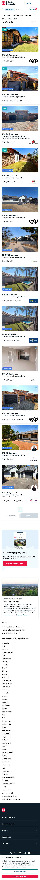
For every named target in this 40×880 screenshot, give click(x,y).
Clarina (4, 655)
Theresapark (6, 765)
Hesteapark (5, 690)
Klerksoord (5, 699)
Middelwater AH (7, 712)
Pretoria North (6, 743)
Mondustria (5, 715)
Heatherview (6, 687)
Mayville (4, 708)
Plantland (5, 740)
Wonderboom (6, 790)
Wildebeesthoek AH (8, 777)
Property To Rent (8, 824)
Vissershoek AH (7, 771)
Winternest (5, 780)
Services (5, 830)
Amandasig (5, 643)
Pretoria (4, 18)
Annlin (3, 646)
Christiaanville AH (7, 652)
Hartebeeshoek (6, 680)
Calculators (6, 837)
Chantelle (5, 649)
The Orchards (6, 762)
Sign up (29, 3)
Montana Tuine (6, 724)
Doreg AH (5, 665)
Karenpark (5, 693)
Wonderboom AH (7, 793)
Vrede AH (5, 774)
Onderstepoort (6, 730)
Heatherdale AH (7, 683)
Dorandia (4, 662)
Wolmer (4, 787)
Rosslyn (4, 749)
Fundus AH (5, 677)
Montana (4, 718)
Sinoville (4, 755)
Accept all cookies (20, 876)
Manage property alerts (15, 563)
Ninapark (4, 727)
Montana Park (6, 721)
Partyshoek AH (6, 737)
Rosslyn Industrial (7, 752)
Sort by (34, 22)
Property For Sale (8, 817)
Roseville (4, 746)
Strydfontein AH (7, 758)
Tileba (4, 768)
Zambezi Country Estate (9, 796)
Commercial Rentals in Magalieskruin (13, 630)
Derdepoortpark (7, 658)
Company (5, 843)
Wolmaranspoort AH (8, 783)
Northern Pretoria (13, 18)
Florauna (4, 674)
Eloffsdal (4, 671)
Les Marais (5, 702)
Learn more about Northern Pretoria (16, 615)
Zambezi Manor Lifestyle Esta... (11, 799)
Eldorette (5, 668)
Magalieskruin (6, 705)
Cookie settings (20, 871)
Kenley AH (5, 696)
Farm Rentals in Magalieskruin (11, 633)
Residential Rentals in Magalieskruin (13, 627)
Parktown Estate (7, 733)
